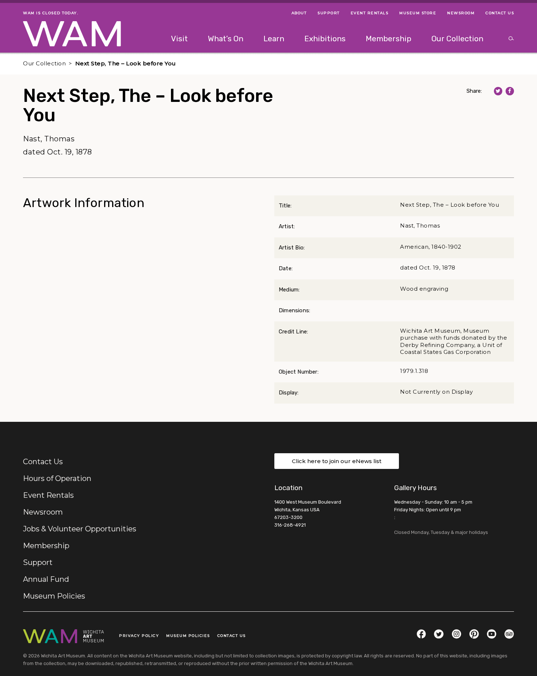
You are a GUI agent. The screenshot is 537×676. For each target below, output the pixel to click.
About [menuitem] (299, 13)
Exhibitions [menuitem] (325, 38)
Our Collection (44, 63)
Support (38, 562)
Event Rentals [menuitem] (370, 13)
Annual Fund (46, 579)
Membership (46, 545)
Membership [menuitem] (388, 38)
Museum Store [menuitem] (417, 13)
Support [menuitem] (328, 13)
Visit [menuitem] (179, 38)
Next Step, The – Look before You (125, 63)
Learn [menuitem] (273, 38)
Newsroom (43, 512)
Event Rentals (48, 495)
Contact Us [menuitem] (499, 13)
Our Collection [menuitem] (457, 38)
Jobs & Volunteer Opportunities (79, 528)
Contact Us (43, 461)
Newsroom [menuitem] (461, 13)
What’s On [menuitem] (225, 38)
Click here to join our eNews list (336, 461)
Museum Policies (54, 596)
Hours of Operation (57, 478)
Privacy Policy (139, 635)
